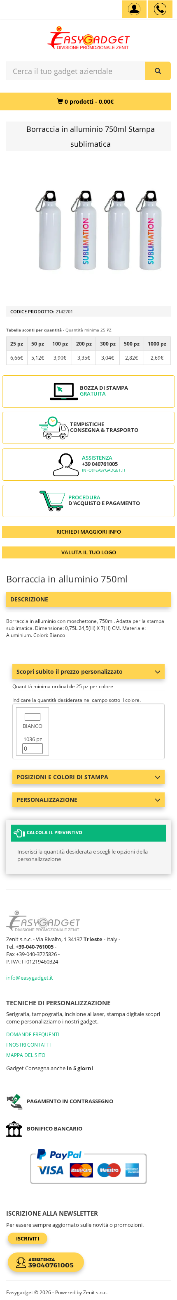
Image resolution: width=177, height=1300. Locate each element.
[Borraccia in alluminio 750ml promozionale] (97, 229)
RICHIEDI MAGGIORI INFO (88, 531)
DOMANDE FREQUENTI (32, 1034)
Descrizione (29, 599)
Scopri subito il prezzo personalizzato (69, 671)
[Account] (134, 9)
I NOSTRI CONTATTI (28, 1044)
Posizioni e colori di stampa (62, 777)
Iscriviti (27, 1238)
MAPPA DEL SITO (25, 1055)
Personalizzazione (46, 800)
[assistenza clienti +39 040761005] (160, 9)
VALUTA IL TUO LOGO (88, 552)
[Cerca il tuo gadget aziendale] (158, 71)
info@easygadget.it (104, 470)
